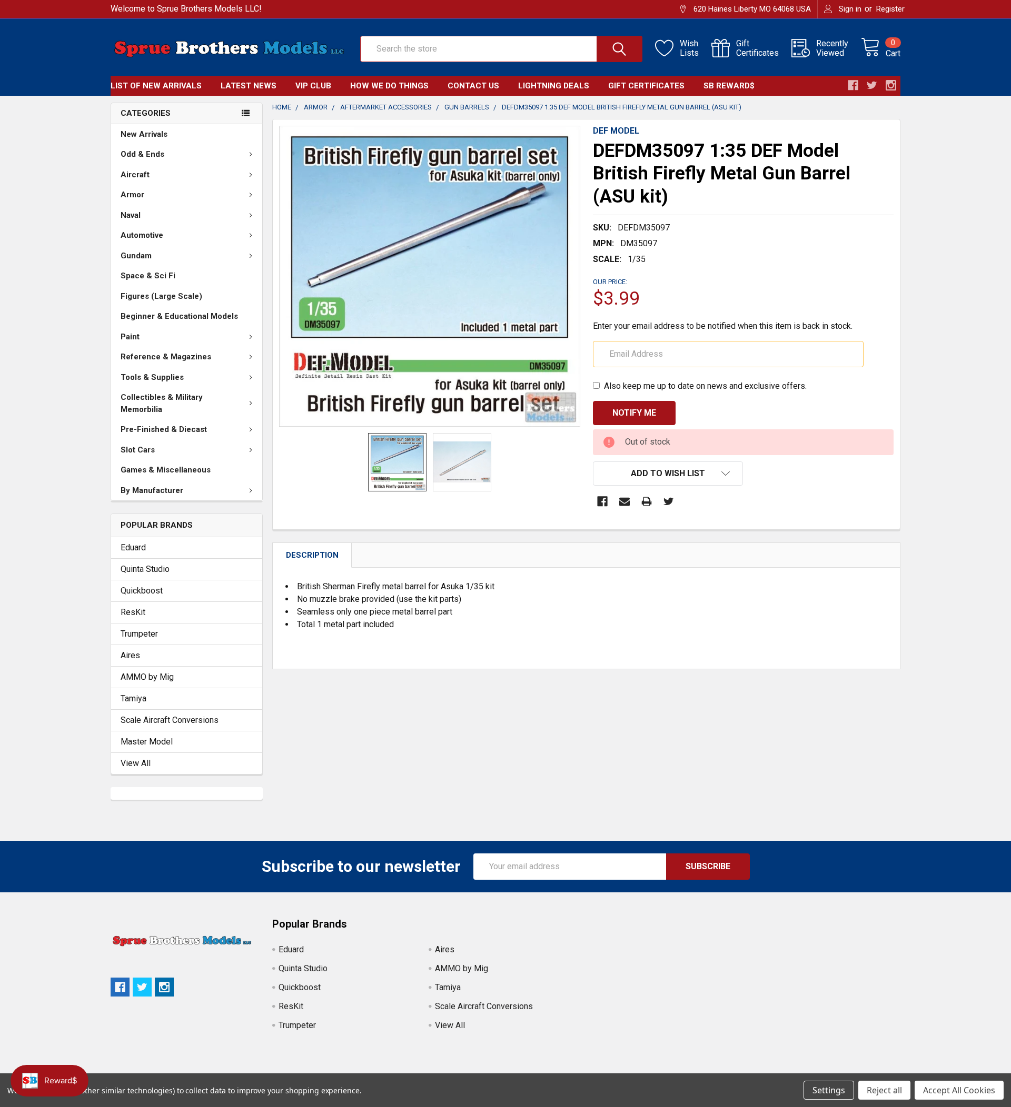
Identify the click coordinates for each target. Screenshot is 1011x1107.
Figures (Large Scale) (161, 296)
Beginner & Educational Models (179, 316)
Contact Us (473, 85)
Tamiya (133, 698)
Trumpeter (139, 634)
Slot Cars (138, 450)
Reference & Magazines (166, 356)
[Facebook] (602, 501)
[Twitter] (668, 501)
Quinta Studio (145, 569)
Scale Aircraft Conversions (170, 720)
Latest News (248, 85)
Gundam (136, 255)
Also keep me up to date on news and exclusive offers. (705, 386)
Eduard (133, 547)
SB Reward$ (729, 85)
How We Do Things (389, 85)
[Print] (646, 501)
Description (312, 555)
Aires (130, 655)
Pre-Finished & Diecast (164, 429)
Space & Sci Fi (148, 275)
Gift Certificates (646, 85)
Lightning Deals (553, 85)
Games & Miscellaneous (166, 470)
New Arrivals (144, 134)
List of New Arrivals (156, 85)
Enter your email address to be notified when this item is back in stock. (723, 326)
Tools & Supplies (152, 377)
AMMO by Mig (147, 677)
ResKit (133, 612)
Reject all (884, 1090)
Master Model (147, 742)
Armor (132, 194)
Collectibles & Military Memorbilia (162, 403)
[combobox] (501, 49)
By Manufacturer (152, 490)
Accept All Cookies (959, 1090)
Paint (130, 336)
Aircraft (135, 174)
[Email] (624, 501)
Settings (828, 1090)
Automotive (142, 235)
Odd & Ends (142, 154)
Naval (131, 215)
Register (890, 9)
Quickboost (142, 591)
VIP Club (313, 85)
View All (136, 763)
